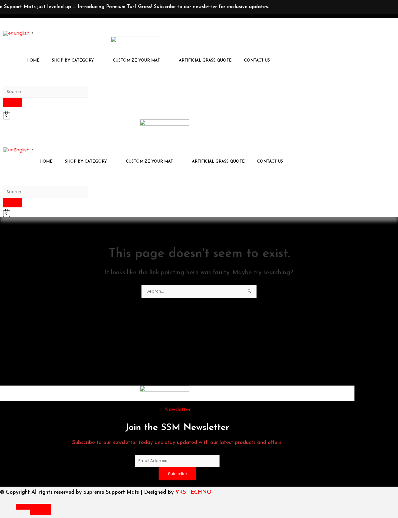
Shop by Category (73, 60)
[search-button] (12, 102)
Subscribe (177, 473)
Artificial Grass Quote (205, 60)
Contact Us (257, 60)
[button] (76, 60)
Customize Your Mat (136, 60)
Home (32, 60)
